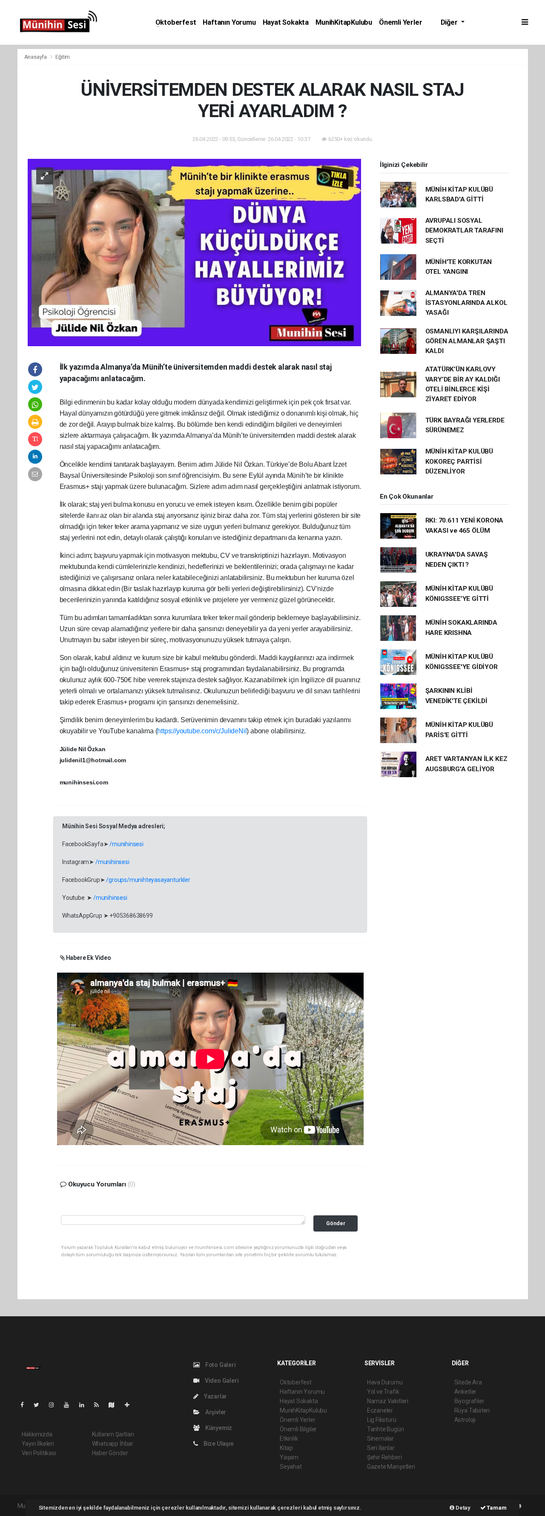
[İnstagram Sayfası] (55, 1404)
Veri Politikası (39, 1453)
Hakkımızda (37, 1434)
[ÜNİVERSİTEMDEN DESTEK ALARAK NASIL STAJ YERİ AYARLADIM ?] (194, 251)
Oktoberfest (175, 22)
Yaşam (289, 1457)
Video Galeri (221, 1380)
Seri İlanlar (381, 1447)
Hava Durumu (385, 1382)
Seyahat (291, 1466)
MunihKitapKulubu (344, 22)
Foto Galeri (220, 1364)
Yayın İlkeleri (38, 1443)
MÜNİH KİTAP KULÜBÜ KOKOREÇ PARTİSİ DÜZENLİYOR (459, 461)
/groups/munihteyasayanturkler (148, 879)
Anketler (465, 1391)
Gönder (335, 1223)
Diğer (450, 22)
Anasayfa (36, 57)
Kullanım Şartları (113, 1434)
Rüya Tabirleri (472, 1410)
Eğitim (62, 57)
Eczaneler (380, 1410)
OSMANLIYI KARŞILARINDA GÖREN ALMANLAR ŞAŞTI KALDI (466, 341)
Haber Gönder (110, 1453)
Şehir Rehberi (384, 1457)
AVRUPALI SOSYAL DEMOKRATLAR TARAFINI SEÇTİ (464, 230)
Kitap (286, 1447)
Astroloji (465, 1419)
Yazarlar (215, 1396)
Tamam (496, 1508)
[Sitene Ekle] (130, 1404)
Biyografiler (469, 1401)
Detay (462, 1508)
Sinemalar (380, 1438)
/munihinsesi (126, 844)
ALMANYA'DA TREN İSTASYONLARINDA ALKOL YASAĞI (466, 303)
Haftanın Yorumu (229, 22)
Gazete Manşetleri (391, 1466)
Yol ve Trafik (383, 1391)
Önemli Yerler (400, 22)
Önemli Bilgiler (298, 1429)
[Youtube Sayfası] (70, 1404)
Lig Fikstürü (381, 1419)
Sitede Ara (468, 1382)
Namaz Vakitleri (387, 1401)
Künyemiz (218, 1427)
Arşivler (215, 1412)
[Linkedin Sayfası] (85, 1404)
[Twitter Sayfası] (40, 1404)
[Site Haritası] (115, 1404)
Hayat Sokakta (286, 22)
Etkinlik (289, 1438)
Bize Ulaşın (218, 1443)
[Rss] (100, 1404)
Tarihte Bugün (385, 1429)
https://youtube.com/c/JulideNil (202, 731)
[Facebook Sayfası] (25, 1404)
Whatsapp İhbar (112, 1443)
